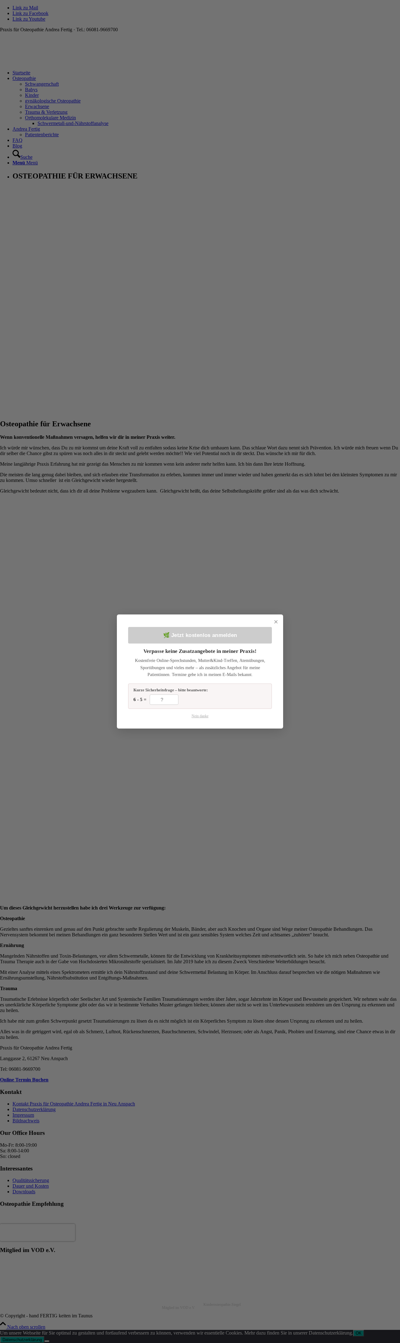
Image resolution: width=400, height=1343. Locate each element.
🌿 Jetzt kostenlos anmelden (200, 635)
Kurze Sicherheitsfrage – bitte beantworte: (170, 690)
